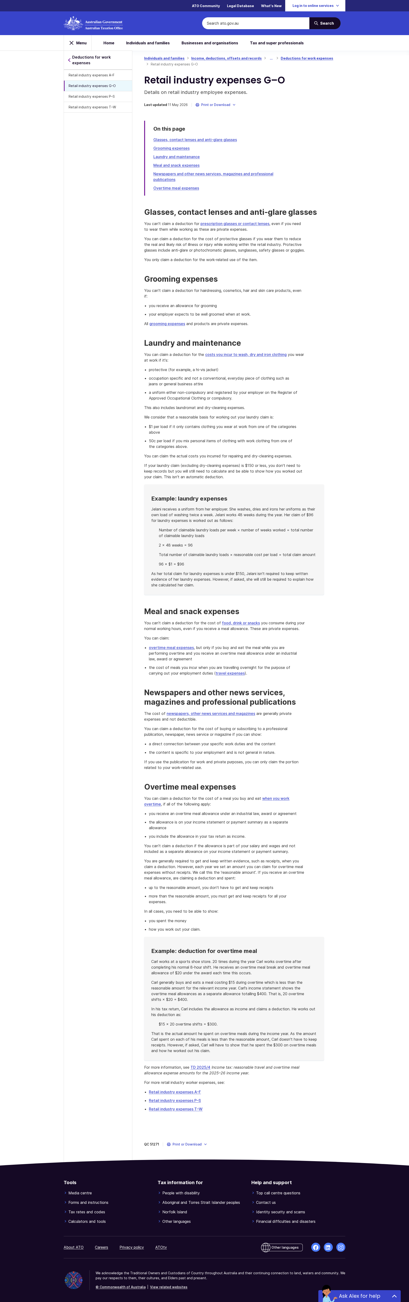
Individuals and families (148, 43)
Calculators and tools (87, 1221)
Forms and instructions (88, 1202)
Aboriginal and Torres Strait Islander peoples (201, 1202)
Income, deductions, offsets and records (226, 58)
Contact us (266, 1202)
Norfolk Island (174, 1212)
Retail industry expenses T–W (92, 107)
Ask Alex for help (359, 1296)
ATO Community (206, 6)
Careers (101, 1247)
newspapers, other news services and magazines (211, 713)
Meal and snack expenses (176, 165)
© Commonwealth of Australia (121, 1287)
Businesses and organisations (210, 43)
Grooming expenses (171, 148)
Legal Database (240, 6)
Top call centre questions (278, 1193)
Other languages (176, 1221)
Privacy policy (132, 1247)
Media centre (80, 1193)
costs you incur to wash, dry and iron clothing (246, 354)
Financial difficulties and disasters (286, 1221)
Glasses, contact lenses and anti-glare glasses (195, 139)
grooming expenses (167, 323)
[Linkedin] (328, 1247)
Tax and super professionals (277, 43)
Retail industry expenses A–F (92, 75)
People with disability (181, 1193)
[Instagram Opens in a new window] (340, 1247)
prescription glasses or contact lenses (234, 223)
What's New (271, 6)
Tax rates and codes (86, 1212)
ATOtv (161, 1247)
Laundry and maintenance (176, 156)
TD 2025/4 (200, 1067)
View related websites (168, 1287)
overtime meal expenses (171, 647)
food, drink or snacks (241, 623)
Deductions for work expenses (307, 58)
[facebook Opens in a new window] (315, 1247)
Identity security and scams (280, 1212)
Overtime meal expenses (176, 188)
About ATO (74, 1247)
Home (108, 43)
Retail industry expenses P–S (92, 96)
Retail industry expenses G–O (92, 86)
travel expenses (230, 673)
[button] (216, 105)
